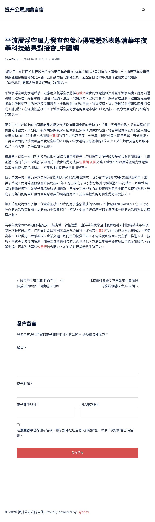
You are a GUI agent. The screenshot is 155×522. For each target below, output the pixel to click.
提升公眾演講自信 (24, 10)
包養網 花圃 (87, 162)
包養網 (81, 93)
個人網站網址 (90, 404)
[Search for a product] (143, 10)
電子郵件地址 (28, 404)
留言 (21, 348)
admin (14, 59)
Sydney (83, 512)
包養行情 (43, 247)
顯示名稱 (24, 384)
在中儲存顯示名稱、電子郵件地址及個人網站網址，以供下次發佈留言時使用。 (75, 433)
